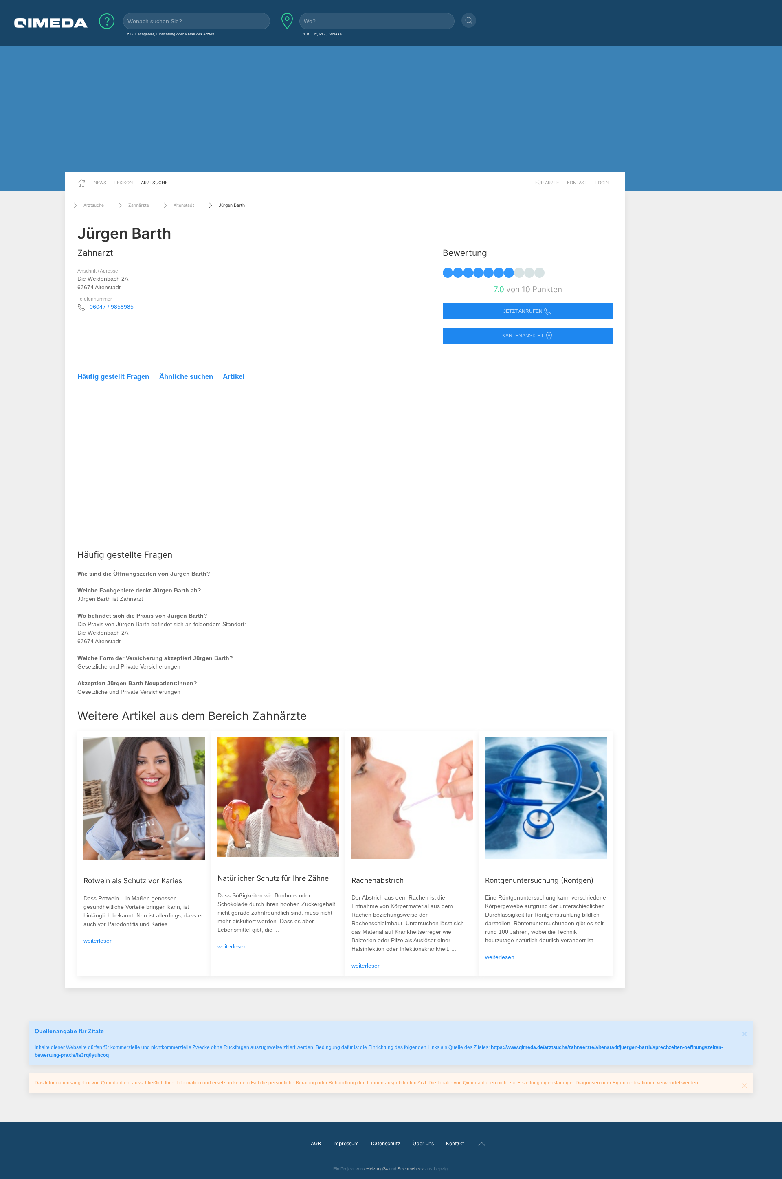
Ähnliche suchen (186, 377)
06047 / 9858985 (112, 307)
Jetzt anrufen (523, 311)
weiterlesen (98, 940)
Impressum (346, 1143)
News (100, 182)
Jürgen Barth (232, 205)
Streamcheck (411, 1168)
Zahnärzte (138, 205)
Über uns (423, 1143)
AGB (316, 1143)
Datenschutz (385, 1143)
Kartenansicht (523, 336)
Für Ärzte (547, 182)
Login (602, 182)
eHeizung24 (376, 1168)
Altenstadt (184, 205)
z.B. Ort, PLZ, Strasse (322, 34)
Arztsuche (154, 182)
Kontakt (577, 182)
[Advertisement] (391, 109)
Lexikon (123, 182)
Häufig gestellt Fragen (113, 377)
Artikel (233, 377)
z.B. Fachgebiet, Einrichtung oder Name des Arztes (170, 34)
